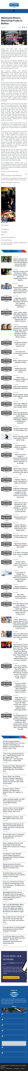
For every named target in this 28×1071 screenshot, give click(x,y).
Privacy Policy (9, 1068)
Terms (2, 1068)
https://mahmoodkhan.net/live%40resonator (11, 175)
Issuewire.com (4, 50)
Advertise (16, 1068)
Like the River (7, 66)
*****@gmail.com (5, 229)
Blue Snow (17, 154)
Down (10, 154)
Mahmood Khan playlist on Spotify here (10, 182)
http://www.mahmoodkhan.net (8, 237)
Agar (21, 152)
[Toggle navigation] (14, 11)
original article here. (7, 244)
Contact (22, 1068)
